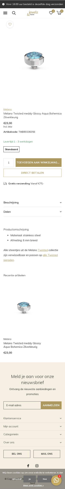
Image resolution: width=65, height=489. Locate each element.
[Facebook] (28, 466)
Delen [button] (7, 211)
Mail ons (47, 453)
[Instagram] (36, 466)
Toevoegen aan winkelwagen (38, 162)
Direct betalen (32, 172)
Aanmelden (51, 405)
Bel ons (17, 453)
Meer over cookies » (33, 485)
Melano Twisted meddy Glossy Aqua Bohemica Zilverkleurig (22, 345)
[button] (5, 13)
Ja (30, 479)
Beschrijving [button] (11, 202)
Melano (7, 109)
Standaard (11, 149)
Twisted (43, 250)
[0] (59, 13)
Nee (45, 479)
